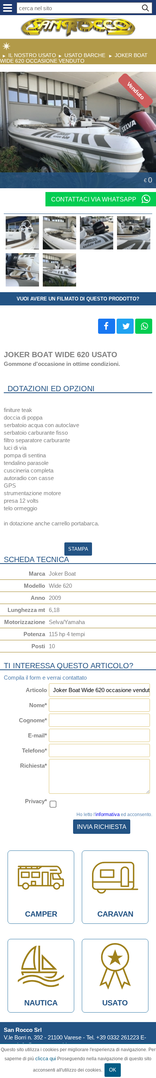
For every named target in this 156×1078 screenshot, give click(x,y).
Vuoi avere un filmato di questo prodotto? (78, 299)
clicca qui (45, 1058)
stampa (78, 549)
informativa (107, 814)
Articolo (36, 690)
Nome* (38, 705)
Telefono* (34, 750)
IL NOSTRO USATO (32, 55)
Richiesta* (33, 765)
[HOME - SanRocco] (78, 27)
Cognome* (33, 720)
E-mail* (37, 735)
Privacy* (36, 801)
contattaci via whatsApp (94, 199)
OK (112, 1070)
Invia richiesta (101, 826)
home (6, 46)
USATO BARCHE (84, 55)
